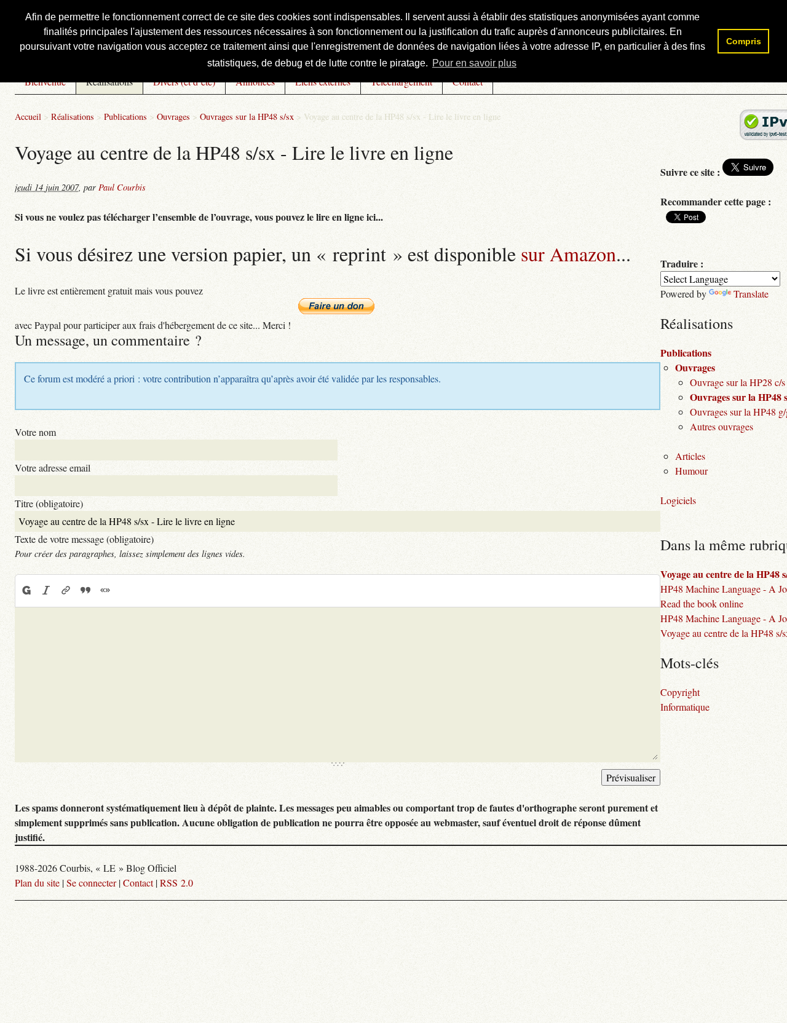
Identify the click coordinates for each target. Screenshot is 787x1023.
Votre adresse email (52, 467)
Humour (691, 470)
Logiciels (678, 500)
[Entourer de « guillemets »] (105, 590)
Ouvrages (173, 116)
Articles (690, 455)
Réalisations (72, 116)
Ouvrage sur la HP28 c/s (737, 382)
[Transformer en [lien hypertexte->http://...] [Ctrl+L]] (66, 590)
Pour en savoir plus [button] (474, 63)
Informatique (685, 706)
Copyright (680, 691)
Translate (751, 293)
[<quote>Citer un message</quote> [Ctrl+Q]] (85, 590)
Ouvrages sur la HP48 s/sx (247, 116)
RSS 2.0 (176, 882)
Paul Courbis (122, 187)
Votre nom (35, 431)
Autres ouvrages (721, 426)
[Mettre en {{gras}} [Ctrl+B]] (25, 590)
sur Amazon (568, 253)
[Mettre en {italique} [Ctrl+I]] (46, 590)
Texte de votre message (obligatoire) (84, 538)
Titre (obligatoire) (49, 503)
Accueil (28, 116)
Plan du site (37, 882)
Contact (138, 882)
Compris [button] (743, 41)
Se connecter (91, 882)
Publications (125, 116)
